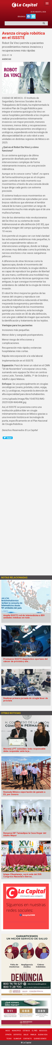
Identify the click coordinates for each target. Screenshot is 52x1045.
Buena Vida (42, 1035)
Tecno (9, 1039)
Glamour (17, 1039)
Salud (25, 1035)
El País (34, 1031)
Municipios (16, 1031)
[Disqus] (26, 473)
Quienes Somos (40, 1039)
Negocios (43, 1031)
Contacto (27, 1039)
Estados (26, 1031)
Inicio (7, 1031)
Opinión (8, 1035)
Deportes (17, 1035)
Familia (33, 1035)
